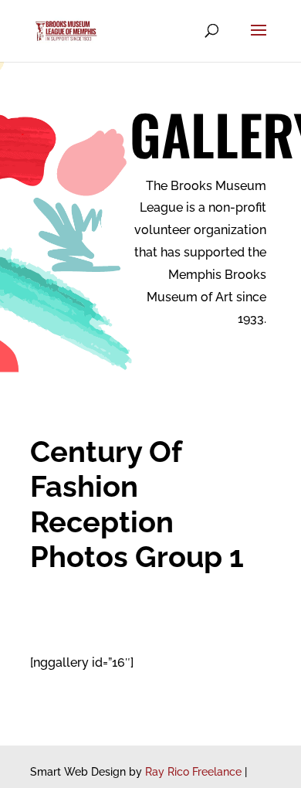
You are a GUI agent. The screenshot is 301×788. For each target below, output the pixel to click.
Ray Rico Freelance (193, 772)
